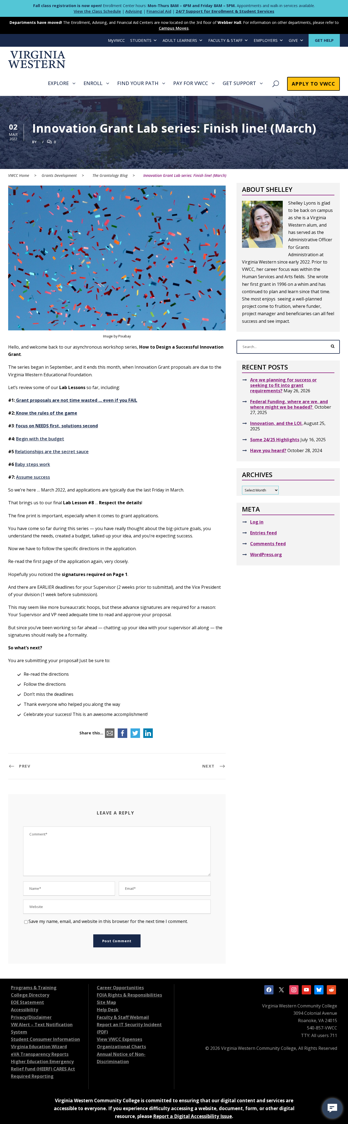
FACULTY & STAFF (225, 40)
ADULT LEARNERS (180, 40)
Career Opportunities (120, 988)
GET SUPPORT (239, 83)
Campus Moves (174, 28)
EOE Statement (27, 1002)
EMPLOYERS (266, 40)
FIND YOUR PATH (138, 83)
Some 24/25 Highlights (274, 440)
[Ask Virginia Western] (332, 1108)
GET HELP (324, 40)
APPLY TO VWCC (313, 83)
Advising (133, 11)
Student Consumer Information (45, 1039)
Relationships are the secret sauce (52, 452)
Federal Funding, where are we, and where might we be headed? (289, 404)
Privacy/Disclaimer (31, 1017)
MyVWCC (116, 40)
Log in (256, 522)
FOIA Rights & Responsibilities (129, 995)
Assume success (33, 477)
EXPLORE (58, 83)
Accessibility (24, 1010)
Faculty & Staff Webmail (123, 1017)
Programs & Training (34, 988)
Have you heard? (268, 450)
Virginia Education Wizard (39, 1047)
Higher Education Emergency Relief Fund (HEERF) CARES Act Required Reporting (43, 1069)
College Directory (30, 995)
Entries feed (263, 533)
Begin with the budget (40, 439)
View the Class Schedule (97, 11)
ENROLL (92, 83)
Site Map (106, 1002)
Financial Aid (159, 11)
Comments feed (268, 544)
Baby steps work (32, 464)
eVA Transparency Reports (40, 1054)
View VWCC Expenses (119, 1039)
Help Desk (108, 1010)
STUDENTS (140, 40)
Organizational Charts (121, 1047)
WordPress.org (266, 555)
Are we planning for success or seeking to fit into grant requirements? (283, 385)
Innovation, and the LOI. (276, 423)
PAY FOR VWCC (190, 83)
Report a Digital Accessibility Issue (192, 1116)
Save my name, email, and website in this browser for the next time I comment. (108, 921)
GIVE (293, 40)
